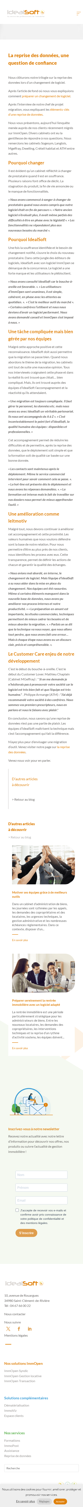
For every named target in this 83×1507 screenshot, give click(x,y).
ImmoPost (11, 1445)
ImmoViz (10, 1410)
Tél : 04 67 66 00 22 (17, 1305)
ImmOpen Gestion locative (23, 1376)
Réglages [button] (44, 1501)
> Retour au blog (23, 799)
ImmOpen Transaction (19, 1381)
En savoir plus (20, 940)
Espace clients (14, 1416)
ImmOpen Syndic (16, 1371)
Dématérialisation (16, 1405)
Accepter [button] (60, 1501)
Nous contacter (15, 1314)
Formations (12, 1440)
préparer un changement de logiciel (46, 96)
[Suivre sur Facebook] (19, 1329)
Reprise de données (17, 1456)
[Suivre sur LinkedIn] (30, 1329)
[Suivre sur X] (8, 1329)
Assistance (11, 1450)
